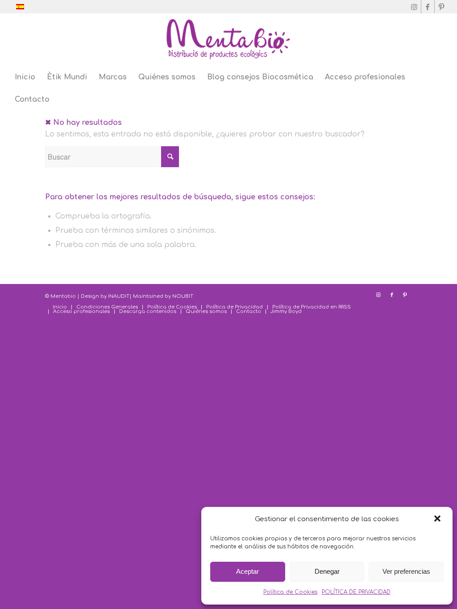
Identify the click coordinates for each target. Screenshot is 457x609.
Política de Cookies (290, 592)
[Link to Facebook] (427, 6)
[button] (438, 519)
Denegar (327, 571)
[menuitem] (25, 77)
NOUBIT (182, 296)
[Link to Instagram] (414, 6)
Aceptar (247, 571)
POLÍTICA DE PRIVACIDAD (356, 592)
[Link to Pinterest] (441, 6)
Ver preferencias (406, 571)
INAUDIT (118, 296)
